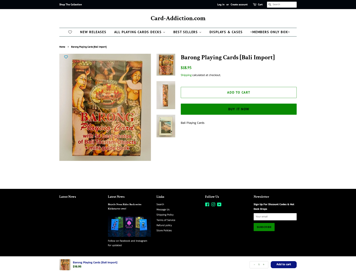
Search (160, 204)
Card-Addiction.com (178, 18)
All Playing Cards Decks (138, 32)
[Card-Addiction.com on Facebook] (207, 205)
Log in (221, 4)
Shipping (186, 75)
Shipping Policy (165, 215)
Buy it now (238, 109)
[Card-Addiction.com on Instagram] (213, 205)
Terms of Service (165, 220)
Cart (260, 4)
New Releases (93, 32)
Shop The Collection (70, 4)
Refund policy (164, 225)
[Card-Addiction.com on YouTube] (219, 205)
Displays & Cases (226, 32)
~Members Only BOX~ (270, 32)
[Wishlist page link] (70, 32)
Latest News (67, 197)
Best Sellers (186, 32)
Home (62, 46)
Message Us (162, 209)
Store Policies (164, 230)
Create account (239, 4)
